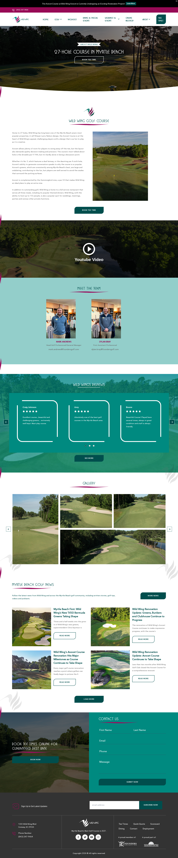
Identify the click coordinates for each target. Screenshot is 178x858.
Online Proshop (129, 19)
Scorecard (154, 824)
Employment (148, 829)
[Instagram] (98, 837)
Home (46, 19)
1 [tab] (85, 446)
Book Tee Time (89, 60)
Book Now (35, 760)
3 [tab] (93, 446)
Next (172, 422)
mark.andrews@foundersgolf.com (64, 350)
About (145, 19)
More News (153, 596)
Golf (57, 19)
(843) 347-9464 (22, 10)
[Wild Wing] (20, 19)
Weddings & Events (110, 19)
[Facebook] (78, 837)
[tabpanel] (37, 421)
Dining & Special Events (90, 19)
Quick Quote (139, 824)
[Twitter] (85, 837)
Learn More (131, 3)
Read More (64, 636)
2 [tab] (89, 446)
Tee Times (160, 19)
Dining (121, 829)
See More (89, 458)
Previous (6, 422)
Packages (72, 19)
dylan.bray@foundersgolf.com (105, 350)
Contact (133, 829)
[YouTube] (91, 837)
